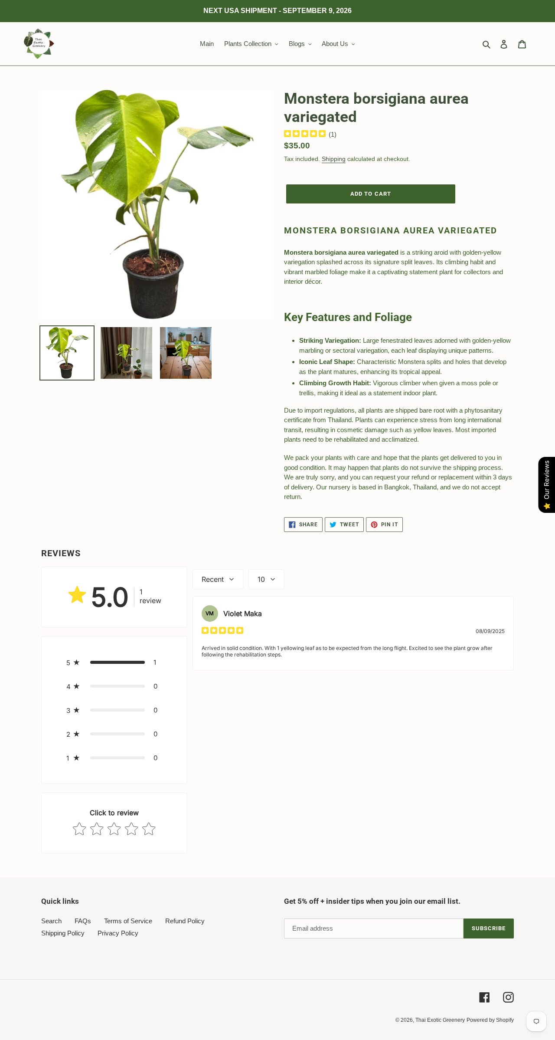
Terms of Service (128, 921)
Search (51, 921)
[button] (114, 662)
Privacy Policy (118, 933)
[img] (305, 134)
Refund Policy (185, 921)
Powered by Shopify (490, 1020)
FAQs (83, 921)
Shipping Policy (63, 933)
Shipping (334, 158)
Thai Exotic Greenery (440, 1020)
